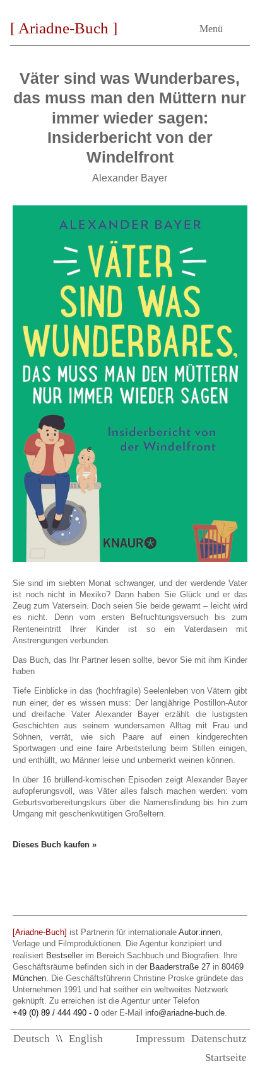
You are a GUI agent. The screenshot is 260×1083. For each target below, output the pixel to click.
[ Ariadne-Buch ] (63, 28)
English (86, 1039)
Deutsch (31, 1039)
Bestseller (64, 955)
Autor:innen (199, 932)
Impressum (160, 1039)
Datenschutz (219, 1039)
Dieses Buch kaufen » (55, 844)
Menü (211, 28)
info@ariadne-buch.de (185, 1012)
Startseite (226, 1057)
